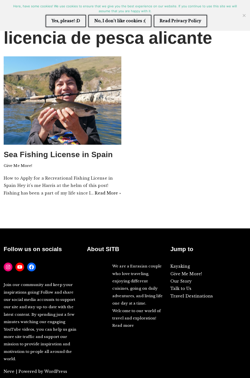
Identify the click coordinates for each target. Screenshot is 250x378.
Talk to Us (180, 288)
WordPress (55, 371)
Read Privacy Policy (180, 20)
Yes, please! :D (66, 20)
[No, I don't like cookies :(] (243, 15)
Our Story (181, 281)
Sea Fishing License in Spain (58, 154)
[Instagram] (8, 267)
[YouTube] (19, 267)
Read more (123, 325)
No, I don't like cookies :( (120, 20)
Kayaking (180, 266)
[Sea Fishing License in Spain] (62, 100)
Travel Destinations (191, 296)
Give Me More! (18, 165)
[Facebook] (31, 267)
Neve (9, 371)
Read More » (108, 193)
